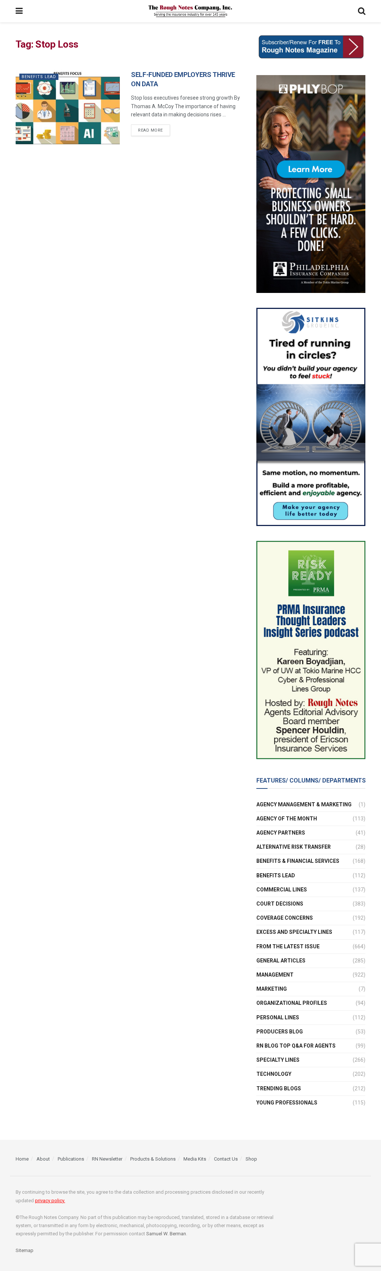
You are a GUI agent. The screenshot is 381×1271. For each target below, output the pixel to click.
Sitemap (24, 1250)
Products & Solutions (153, 1159)
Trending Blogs (278, 1088)
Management (275, 975)
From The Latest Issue (288, 946)
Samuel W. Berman (166, 1233)
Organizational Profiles (291, 1003)
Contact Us (226, 1159)
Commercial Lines (281, 890)
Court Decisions (279, 904)
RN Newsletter (107, 1159)
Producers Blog (279, 1032)
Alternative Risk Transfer (293, 847)
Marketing (271, 989)
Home (22, 1159)
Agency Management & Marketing (304, 804)
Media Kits (194, 1159)
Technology (273, 1074)
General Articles (280, 961)
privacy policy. (50, 1200)
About (43, 1159)
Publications (71, 1159)
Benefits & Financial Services (297, 861)
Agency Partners (280, 833)
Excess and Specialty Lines (294, 932)
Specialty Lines (278, 1060)
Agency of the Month (286, 819)
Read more (150, 130)
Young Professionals (286, 1103)
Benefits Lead (39, 76)
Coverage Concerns (284, 918)
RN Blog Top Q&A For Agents (296, 1046)
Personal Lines (277, 1017)
